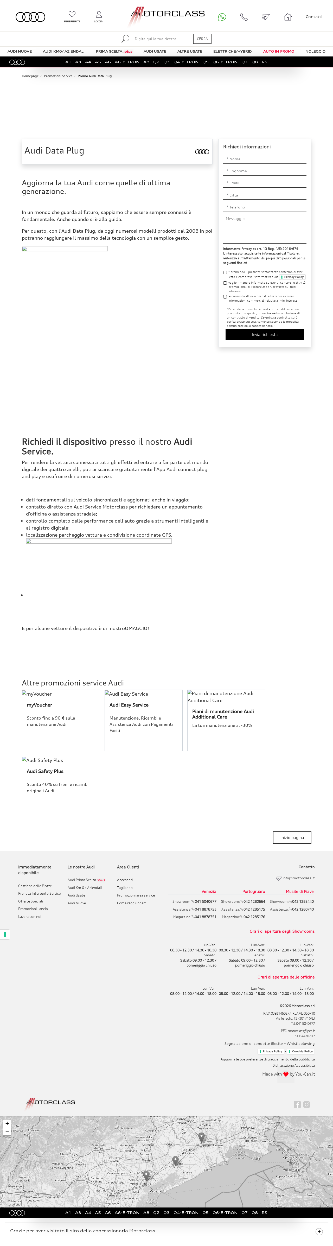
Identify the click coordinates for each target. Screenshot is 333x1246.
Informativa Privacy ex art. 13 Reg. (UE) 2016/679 (260, 249)
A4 (88, 62)
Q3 (166, 62)
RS (264, 62)
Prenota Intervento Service (39, 893)
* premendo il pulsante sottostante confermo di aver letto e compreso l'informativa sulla (266, 274)
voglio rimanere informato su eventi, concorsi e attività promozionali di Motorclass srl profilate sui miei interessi (266, 287)
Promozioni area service (136, 895)
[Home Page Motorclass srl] (30, 17)
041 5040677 (305, 1023)
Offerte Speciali (30, 901)
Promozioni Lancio (33, 909)
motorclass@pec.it (301, 1031)
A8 (146, 62)
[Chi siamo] (288, 17)
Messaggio (235, 218)
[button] (146, 1176)
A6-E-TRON (127, 62)
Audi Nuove (77, 903)
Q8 (255, 62)
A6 (108, 62)
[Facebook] (297, 1104)
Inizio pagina (292, 837)
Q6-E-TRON (225, 62)
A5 (98, 62)
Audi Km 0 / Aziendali (85, 888)
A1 (68, 62)
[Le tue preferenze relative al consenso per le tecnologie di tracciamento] (5, 934)
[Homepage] (50, 1104)
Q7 (244, 62)
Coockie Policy (302, 1051)
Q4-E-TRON (186, 62)
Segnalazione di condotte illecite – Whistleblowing (270, 1043)
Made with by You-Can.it (288, 1074)
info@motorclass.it (299, 878)
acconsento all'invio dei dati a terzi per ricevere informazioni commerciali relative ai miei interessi (263, 298)
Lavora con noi (29, 916)
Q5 (205, 62)
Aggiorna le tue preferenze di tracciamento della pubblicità (268, 1059)
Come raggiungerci (132, 903)
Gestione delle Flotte (35, 886)
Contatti (314, 17)
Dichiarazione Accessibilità (293, 1065)
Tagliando (125, 888)
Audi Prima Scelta (86, 880)
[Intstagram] (306, 1104)
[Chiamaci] (244, 17)
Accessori (125, 880)
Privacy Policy (294, 277)
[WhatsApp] (222, 17)
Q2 (156, 62)
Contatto (307, 866)
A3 (78, 62)
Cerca (202, 39)
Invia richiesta (265, 334)
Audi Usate (76, 895)
